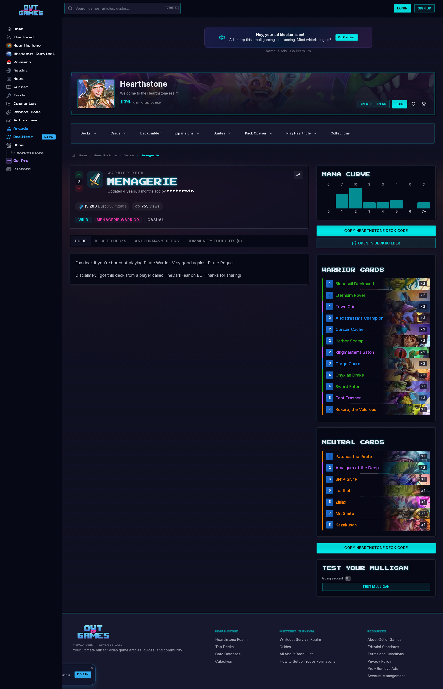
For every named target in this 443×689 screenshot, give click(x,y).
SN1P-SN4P (346, 479)
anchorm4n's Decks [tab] (157, 241)
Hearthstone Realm (231, 639)
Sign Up (424, 8)
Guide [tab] (81, 241)
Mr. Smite (344, 513)
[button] (298, 175)
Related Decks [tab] (110, 241)
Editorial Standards (383, 647)
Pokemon (22, 62)
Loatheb (343, 490)
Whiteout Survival (34, 54)
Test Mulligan (375, 586)
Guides (285, 647)
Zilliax (340, 502)
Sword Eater (347, 386)
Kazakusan (346, 525)
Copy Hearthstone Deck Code (376, 231)
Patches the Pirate (353, 456)
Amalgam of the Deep (357, 467)
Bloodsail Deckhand (354, 283)
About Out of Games (384, 639)
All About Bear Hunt (296, 654)
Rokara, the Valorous (355, 409)
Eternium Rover (350, 295)
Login (402, 8)
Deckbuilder (150, 133)
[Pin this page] (74, 155)
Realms (21, 70)
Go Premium (346, 37)
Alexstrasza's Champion (359, 318)
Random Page (27, 112)
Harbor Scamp (349, 341)
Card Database (228, 654)
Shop (19, 145)
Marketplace (30, 153)
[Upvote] (79, 174)
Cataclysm (224, 661)
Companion (25, 103)
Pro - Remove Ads (383, 668)
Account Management (386, 676)
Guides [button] (219, 133)
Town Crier (346, 306)
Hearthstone (27, 45)
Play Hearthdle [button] (298, 133)
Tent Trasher (348, 397)
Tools (20, 95)
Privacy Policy (379, 661)
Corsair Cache (349, 329)
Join (400, 104)
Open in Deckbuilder (379, 243)
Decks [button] (86, 133)
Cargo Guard (347, 363)
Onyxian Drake (349, 375)
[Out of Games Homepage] (93, 632)
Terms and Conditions (386, 654)
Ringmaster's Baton (354, 352)
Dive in (83, 674)
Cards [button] (115, 133)
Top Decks (224, 647)
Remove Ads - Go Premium (288, 51)
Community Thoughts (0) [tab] (214, 241)
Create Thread (372, 104)
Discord (22, 169)
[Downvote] (79, 188)
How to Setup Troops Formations (307, 661)
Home (19, 29)
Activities (25, 120)
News (19, 78)
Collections (340, 133)
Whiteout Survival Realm (300, 639)
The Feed (24, 37)
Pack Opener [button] (255, 133)
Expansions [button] (184, 133)
